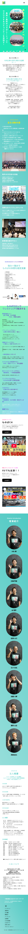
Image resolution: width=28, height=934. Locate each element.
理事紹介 (6, 914)
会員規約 (6, 918)
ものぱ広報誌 (7, 920)
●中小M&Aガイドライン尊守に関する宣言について (14, 859)
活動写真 (6, 910)
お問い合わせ (7, 924)
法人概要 (6, 912)
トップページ (7, 908)
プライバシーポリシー (9, 926)
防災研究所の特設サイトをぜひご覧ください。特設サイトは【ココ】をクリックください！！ (11, 405)
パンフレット (7, 916)
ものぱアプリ (7, 922)
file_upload (25, 50)
